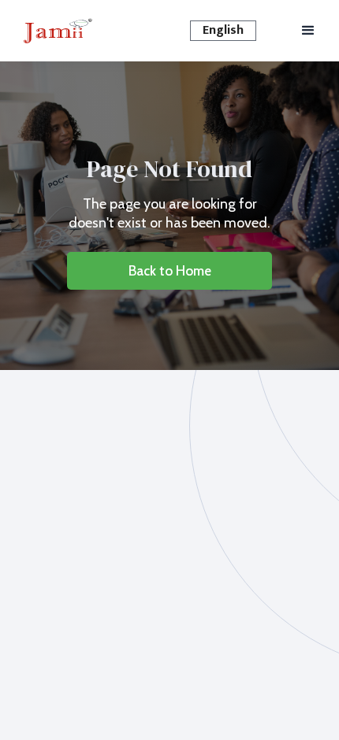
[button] (223, 30)
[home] (58, 30)
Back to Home (170, 271)
